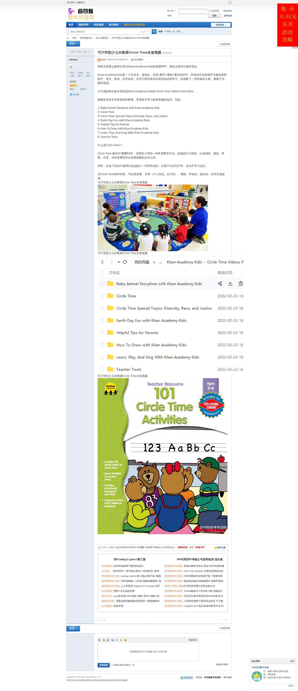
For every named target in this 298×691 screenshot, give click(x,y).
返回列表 (226, 44)
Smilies (125, 640)
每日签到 (113, 24)
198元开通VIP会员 (260, 667)
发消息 (76, 94)
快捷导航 (220, 25)
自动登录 (215, 11)
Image (108, 640)
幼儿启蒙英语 (102, 38)
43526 (83, 89)
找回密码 (227, 11)
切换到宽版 (230, 2)
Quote (116, 640)
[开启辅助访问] (227, 2)
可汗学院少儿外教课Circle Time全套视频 (130, 38)
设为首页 (71, 2)
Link (112, 640)
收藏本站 (81, 2)
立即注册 (227, 15)
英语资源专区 (86, 38)
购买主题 (221, 547)
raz (173, 31)
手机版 (199, 677)
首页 (71, 24)
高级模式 (193, 640)
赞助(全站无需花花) (134, 24)
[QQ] (186, 677)
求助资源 (98, 24)
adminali (73, 59)
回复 (104, 620)
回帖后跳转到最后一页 (124, 665)
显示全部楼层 (137, 59)
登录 (155, 651)
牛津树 (168, 31)
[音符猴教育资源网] (81, 20)
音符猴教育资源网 (67, 38)
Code (121, 640)
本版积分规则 (222, 664)
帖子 (144, 32)
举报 (225, 620)
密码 (169, 15)
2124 (72, 73)
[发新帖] (73, 44)
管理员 (73, 81)
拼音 (178, 31)
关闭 (292, 661)
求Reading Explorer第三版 (130, 559)
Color (104, 640)
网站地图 (227, 677)
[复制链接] (167, 53)
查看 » (291, 686)
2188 (80, 73)
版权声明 (83, 24)
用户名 (170, 11)
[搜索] (153, 32)
